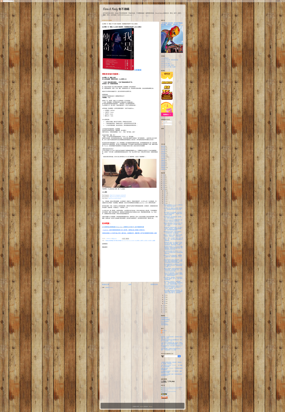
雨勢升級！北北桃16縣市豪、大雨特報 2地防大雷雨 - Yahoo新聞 (172, 337)
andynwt (141, 406)
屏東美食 (163, 162)
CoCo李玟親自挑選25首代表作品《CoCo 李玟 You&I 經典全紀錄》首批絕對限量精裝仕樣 (173, 252)
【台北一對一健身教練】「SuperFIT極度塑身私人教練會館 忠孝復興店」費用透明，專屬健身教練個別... (173, 274)
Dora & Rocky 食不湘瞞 (116, 9)
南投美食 (163, 146)
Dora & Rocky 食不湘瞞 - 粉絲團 (168, 67)
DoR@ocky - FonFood (165, 61)
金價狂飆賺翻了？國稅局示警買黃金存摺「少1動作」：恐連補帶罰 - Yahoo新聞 (171, 349)
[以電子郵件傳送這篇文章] (122, 238)
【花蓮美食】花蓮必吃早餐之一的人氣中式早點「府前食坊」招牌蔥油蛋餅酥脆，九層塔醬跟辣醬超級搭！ (173, 228)
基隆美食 (163, 158)
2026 (164, 175)
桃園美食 (163, 164)
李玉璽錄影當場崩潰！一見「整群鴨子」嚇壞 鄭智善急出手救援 (171, 372)
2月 (165, 301)
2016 (164, 310)
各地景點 (163, 153)
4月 (165, 297)
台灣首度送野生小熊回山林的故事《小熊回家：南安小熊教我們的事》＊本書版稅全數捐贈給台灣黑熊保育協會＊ (173, 261)
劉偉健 (119, 240)
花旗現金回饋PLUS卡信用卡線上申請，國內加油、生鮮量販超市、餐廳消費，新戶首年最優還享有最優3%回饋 (129, 233)
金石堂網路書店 (164, 317)
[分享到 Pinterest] (128, 238)
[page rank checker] (165, 395)
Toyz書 (149, 240)
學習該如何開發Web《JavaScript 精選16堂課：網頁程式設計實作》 (173, 205)
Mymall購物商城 (164, 321)
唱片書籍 (116, 240)
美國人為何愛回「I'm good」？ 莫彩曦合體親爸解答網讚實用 (172, 369)
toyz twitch (126, 240)
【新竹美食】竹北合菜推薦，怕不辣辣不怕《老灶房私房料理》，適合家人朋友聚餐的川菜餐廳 (173, 213)
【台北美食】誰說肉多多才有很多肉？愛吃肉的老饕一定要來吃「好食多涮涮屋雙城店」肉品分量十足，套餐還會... (173, 291)
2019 (164, 189)
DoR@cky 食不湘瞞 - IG (166, 63)
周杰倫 (107, 240)
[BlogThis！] (124, 238)
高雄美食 (163, 169)
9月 (165, 197)
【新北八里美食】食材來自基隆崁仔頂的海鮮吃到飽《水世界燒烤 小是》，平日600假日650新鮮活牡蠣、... (173, 270)
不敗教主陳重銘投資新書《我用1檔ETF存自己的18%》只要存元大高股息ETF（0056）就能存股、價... (173, 287)
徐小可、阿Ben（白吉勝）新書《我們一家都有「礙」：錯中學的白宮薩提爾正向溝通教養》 (173, 239)
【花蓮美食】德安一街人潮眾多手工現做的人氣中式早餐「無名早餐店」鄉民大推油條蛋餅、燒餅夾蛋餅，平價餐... (173, 243)
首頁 (129, 284)
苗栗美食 (163, 167)
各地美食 (163, 155)
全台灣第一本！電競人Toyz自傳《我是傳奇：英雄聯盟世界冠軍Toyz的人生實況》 (173, 209)
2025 (164, 177)
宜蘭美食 (163, 160)
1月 (165, 303)
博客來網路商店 (164, 324)
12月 (165, 191)
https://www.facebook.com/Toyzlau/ (118, 196)
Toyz (123, 240)
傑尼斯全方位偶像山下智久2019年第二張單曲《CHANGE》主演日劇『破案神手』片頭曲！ (173, 224)
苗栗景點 (163, 165)
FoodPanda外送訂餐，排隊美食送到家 (169, 60)
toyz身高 (141, 240)
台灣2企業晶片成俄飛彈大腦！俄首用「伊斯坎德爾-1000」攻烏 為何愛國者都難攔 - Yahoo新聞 (172, 343)
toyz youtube (131, 240)
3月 (165, 299)
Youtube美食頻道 (165, 58)
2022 (164, 183)
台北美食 (163, 149)
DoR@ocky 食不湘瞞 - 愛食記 (167, 65)
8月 (165, 199)
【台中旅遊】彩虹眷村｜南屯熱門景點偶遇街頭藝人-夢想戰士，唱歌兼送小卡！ (171, 23)
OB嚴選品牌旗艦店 (165, 319)
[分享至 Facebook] (127, 238)
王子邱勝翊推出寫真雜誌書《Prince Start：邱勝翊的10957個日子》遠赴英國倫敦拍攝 (123, 227)
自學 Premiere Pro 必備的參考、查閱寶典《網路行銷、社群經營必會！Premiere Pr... (173, 257)
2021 (164, 185)
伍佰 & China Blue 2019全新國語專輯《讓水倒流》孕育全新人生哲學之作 (173, 220)
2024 (164, 179)
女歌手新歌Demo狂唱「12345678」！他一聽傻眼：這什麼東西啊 (171, 366)
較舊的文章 (154, 284)
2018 (164, 305)
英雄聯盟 (111, 240)
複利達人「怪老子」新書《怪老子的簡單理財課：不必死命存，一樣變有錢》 (173, 235)
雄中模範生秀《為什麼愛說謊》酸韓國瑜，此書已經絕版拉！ (172, 217)
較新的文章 (105, 284)
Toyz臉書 (153, 240)
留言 (164, 124)
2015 (164, 312)
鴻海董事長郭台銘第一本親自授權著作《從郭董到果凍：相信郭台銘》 (172, 232)
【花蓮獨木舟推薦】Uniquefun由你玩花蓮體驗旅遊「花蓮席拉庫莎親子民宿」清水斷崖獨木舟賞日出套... (173, 248)
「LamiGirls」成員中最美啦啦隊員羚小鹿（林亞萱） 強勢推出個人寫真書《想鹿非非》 (123, 230)
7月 (165, 201)
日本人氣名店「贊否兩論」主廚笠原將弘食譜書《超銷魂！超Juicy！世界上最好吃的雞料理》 (173, 278)
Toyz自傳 (137, 240)
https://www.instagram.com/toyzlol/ (118, 195)
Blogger (150, 406)
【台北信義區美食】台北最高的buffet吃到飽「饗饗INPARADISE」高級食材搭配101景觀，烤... (173, 265)
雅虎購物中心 (164, 323)
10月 (165, 195)
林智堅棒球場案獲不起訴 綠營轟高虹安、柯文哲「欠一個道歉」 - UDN (171, 340)
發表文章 (165, 121)
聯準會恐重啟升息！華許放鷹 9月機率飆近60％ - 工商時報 (172, 346)
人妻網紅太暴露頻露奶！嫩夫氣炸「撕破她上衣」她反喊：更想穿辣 (171, 363)
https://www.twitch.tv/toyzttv (115, 198)
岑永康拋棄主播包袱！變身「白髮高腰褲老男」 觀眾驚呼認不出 (172, 375)
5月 (165, 295)
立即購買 (137, 70)
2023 (164, 181)
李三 (164, 332)
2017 (164, 308)
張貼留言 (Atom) (109, 287)
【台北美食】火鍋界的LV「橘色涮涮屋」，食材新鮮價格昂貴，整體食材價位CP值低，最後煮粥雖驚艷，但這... (173, 283)
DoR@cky (165, 330)
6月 (165, 203)
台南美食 (163, 151)
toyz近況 (145, 240)
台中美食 (163, 148)
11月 (165, 193)
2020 (164, 187)
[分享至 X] (125, 238)
